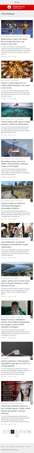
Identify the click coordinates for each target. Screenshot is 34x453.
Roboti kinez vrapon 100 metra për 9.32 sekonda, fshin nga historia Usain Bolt (14, 41)
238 (29, 432)
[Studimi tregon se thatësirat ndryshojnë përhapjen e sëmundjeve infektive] (17, 191)
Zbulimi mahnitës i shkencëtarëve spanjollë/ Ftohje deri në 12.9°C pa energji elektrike (15, 363)
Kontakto (27, 446)
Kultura (12, 201)
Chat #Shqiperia (10, 446)
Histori (12, 119)
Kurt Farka (3, 56)
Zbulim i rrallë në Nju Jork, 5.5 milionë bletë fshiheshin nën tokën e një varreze (15, 85)
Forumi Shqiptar (20, 446)
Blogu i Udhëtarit (5, 36)
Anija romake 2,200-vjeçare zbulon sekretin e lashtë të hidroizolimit (15, 123)
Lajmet (3, 446)
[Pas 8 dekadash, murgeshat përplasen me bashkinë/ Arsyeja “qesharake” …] (17, 232)
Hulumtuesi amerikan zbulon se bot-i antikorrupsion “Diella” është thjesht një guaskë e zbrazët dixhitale (15, 409)
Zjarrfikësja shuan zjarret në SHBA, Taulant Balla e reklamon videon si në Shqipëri (14, 163)
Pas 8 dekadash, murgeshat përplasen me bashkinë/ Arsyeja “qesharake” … (14, 244)
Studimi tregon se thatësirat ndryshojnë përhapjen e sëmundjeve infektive (13, 205)
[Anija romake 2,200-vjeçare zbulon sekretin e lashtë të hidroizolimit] (17, 112)
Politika (12, 317)
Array (17, 449)
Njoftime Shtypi (15, 36)
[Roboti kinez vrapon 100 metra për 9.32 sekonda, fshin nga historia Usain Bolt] (17, 29)
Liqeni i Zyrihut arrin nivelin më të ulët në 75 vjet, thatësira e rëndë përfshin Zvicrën (15, 283)
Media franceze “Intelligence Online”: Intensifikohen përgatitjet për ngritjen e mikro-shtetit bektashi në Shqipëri (15, 323)
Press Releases (23, 36)
